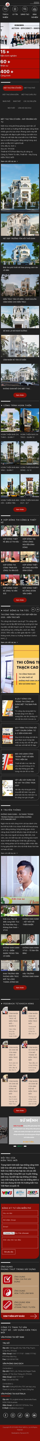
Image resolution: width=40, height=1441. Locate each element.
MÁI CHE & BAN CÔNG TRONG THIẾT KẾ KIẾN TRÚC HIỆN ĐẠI (24, 756)
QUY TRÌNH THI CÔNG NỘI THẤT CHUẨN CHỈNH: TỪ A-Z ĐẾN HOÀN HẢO (26, 730)
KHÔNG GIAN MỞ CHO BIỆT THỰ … (17, 389)
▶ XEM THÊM (10, 1142)
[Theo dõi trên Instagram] (13, 1415)
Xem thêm (20, 395)
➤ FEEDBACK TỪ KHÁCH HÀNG (17, 1003)
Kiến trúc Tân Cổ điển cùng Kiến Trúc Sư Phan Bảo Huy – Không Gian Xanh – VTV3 (11, 924)
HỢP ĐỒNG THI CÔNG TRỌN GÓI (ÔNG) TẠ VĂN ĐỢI (10, 567)
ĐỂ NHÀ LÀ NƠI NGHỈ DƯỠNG (15, 331)
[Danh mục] (36, 3)
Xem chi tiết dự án (8, 161)
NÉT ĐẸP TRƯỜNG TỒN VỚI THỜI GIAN (19, 239)
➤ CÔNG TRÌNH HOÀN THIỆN (16, 405)
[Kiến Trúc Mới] (7, 4)
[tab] (13, 88)
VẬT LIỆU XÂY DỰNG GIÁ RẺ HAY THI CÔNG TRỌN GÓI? (25, 782)
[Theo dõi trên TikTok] (20, 1415)
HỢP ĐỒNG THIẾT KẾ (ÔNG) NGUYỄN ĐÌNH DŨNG (30, 567)
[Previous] (33, 609)
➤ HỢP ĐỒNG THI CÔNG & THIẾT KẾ (19, 521)
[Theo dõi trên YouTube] (34, 1415)
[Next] (38, 609)
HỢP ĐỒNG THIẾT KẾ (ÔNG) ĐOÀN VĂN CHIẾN (30, 591)
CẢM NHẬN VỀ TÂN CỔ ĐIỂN (14, 360)
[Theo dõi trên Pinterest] (27, 1415)
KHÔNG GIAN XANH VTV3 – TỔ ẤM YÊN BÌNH (31, 950)
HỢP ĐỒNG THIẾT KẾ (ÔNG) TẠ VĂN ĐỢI (10, 591)
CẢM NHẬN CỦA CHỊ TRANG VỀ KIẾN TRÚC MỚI (33, 1018)
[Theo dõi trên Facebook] (5, 1415)
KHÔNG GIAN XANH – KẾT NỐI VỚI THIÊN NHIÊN (31, 922)
